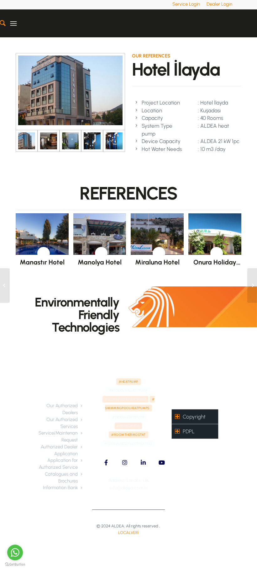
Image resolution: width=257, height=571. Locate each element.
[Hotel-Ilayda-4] (114, 141)
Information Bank (60, 487)
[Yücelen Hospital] (252, 285)
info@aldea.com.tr (128, 488)
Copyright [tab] (194, 417)
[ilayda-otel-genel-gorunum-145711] (70, 91)
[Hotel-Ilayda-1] (49, 141)
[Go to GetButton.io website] (15, 565)
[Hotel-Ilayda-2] (70, 141)
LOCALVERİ (128, 532)
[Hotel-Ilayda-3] (92, 141)
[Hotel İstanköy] (5, 285)
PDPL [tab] (189, 431)
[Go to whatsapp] (15, 552)
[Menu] (13, 23)
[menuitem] (186, 4)
